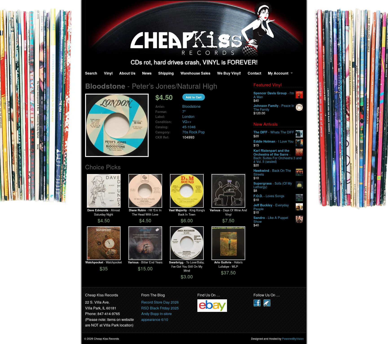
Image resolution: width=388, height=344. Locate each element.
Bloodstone (191, 106)
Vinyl (108, 73)
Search (91, 73)
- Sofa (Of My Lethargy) (273, 185)
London (188, 116)
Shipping (166, 73)
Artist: (160, 106)
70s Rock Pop (193, 132)
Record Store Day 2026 (160, 302)
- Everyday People (271, 207)
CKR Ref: (162, 137)
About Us (127, 73)
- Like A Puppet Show (271, 219)
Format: (161, 112)
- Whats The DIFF (274, 132)
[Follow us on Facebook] (257, 302)
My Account (278, 73)
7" (184, 111)
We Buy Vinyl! (229, 73)
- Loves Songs (269, 196)
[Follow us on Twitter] (267, 302)
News (147, 73)
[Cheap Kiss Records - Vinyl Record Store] (194, 29)
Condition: (163, 122)
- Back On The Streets (272, 172)
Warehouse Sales (195, 73)
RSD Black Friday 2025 (160, 308)
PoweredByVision (293, 338)
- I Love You (273, 141)
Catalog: (161, 127)
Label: (160, 117)
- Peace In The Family (274, 107)
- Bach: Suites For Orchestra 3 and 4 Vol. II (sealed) (278, 156)
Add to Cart (193, 97)
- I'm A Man (274, 95)
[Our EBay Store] (212, 305)
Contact (254, 73)
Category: (162, 132)
